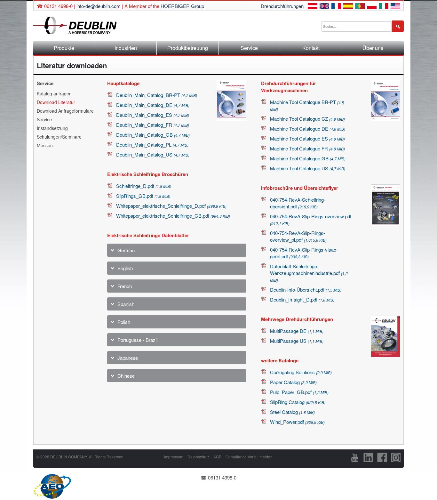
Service (249, 48)
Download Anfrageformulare (65, 111)
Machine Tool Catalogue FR (307, 148)
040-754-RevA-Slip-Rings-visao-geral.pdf (304, 253)
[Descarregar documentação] (360, 7)
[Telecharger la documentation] (336, 7)
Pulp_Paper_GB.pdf (299, 392)
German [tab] (126, 250)
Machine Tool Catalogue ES (307, 138)
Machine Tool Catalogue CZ (307, 118)
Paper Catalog (293, 382)
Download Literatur (56, 102)
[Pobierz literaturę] (372, 7)
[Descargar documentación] (348, 7)
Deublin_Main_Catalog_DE (152, 104)
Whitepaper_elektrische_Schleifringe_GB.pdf (173, 215)
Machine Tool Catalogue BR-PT (307, 105)
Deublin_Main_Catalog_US (152, 154)
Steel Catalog (292, 411)
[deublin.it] (383, 7)
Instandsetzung (52, 128)
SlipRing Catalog (297, 402)
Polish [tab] (123, 322)
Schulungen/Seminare (59, 136)
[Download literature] (324, 7)
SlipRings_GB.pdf (143, 195)
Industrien (126, 48)
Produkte (64, 48)
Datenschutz (198, 456)
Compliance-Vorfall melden (249, 456)
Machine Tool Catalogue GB (308, 158)
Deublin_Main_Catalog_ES (152, 114)
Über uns (372, 48)
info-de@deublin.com (98, 6)
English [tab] (125, 268)
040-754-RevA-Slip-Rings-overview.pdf (310, 219)
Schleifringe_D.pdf (143, 185)
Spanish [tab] (125, 304)
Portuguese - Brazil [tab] (137, 339)
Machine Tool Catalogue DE (307, 128)
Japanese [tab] (127, 357)
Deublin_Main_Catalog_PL (152, 144)
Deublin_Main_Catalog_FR (152, 124)
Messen (45, 145)
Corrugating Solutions (301, 372)
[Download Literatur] (312, 7)
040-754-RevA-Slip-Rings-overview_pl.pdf (298, 236)
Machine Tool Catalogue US (307, 168)
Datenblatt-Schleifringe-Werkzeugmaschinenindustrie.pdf (309, 273)
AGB (217, 456)
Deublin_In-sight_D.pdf (302, 299)
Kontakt (311, 48)
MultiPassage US (296, 340)
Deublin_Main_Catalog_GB (153, 134)
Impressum (173, 456)
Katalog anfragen (54, 93)
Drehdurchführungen (282, 6)
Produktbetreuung (187, 48)
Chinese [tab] (126, 375)
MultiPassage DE (296, 330)
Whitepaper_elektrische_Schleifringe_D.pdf (171, 205)
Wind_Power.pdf (297, 421)
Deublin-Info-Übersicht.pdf (305, 289)
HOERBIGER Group (182, 6)
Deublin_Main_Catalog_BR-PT (156, 95)
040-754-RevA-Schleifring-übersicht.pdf (297, 203)
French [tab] (124, 286)
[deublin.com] (395, 7)
